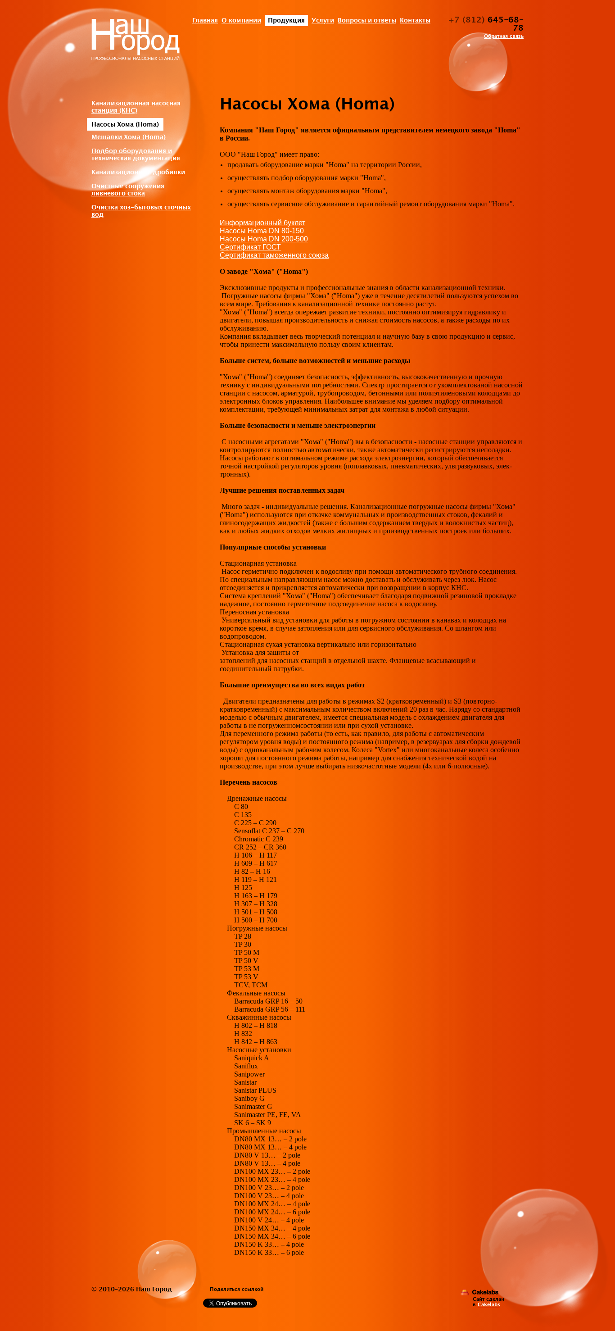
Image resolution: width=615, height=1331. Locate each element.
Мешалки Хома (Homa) (128, 137)
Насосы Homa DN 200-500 (264, 239)
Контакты (415, 20)
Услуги (323, 20)
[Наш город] (135, 41)
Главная (205, 20)
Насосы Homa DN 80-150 (262, 231)
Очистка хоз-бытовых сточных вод (141, 211)
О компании (241, 20)
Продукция (286, 20)
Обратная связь (504, 36)
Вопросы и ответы (367, 20)
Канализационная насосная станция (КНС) (136, 107)
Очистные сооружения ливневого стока (127, 189)
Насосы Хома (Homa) (125, 124)
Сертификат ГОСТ (250, 247)
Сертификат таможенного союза (274, 255)
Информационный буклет (262, 223)
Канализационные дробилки (138, 172)
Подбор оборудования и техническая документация (135, 154)
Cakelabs (489, 1305)
